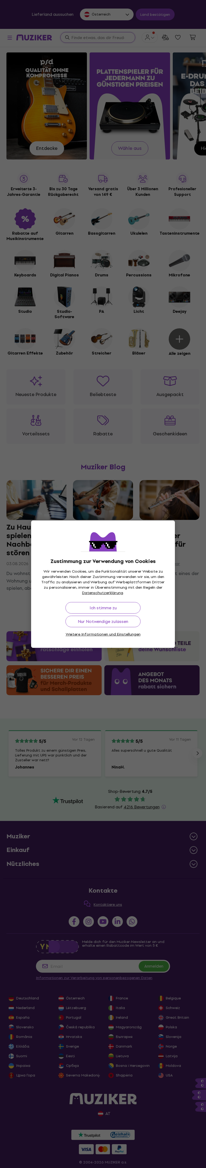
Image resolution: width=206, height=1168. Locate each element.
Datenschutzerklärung (102, 593)
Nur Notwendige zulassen (103, 621)
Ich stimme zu (103, 607)
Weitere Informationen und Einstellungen (103, 634)
